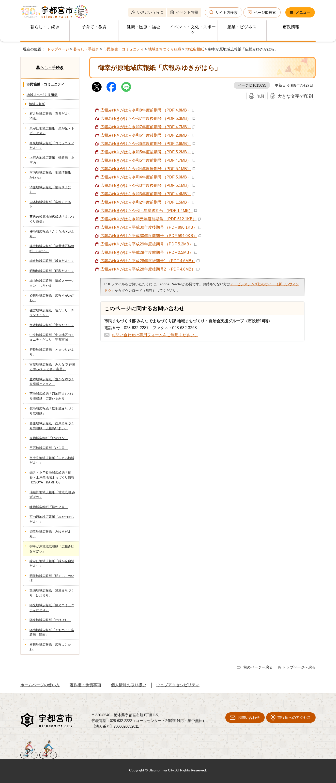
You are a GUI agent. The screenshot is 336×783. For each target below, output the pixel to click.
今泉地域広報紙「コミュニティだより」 (52, 145)
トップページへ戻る (299, 667)
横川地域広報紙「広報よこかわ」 (50, 647)
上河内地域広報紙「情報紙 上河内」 (52, 160)
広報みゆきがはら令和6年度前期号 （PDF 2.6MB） (145, 144)
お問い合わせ (249, 717)
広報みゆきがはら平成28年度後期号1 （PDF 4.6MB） (147, 261)
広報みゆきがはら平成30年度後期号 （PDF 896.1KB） (148, 227)
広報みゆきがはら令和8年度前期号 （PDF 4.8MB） (145, 110)
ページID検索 (265, 12)
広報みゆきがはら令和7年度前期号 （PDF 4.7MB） (145, 127)
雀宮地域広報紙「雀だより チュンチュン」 (52, 312)
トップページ (58, 49)
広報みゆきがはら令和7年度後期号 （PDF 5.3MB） (145, 118)
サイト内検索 (226, 12)
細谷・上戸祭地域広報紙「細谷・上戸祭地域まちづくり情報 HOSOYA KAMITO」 (53, 477)
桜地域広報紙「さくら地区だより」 (52, 234)
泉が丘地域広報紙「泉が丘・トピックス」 (52, 131)
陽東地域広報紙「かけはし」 (50, 620)
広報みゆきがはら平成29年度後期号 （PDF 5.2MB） (146, 244)
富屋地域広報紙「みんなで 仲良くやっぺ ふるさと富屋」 (52, 367)
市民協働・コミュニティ (123, 49)
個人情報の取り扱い (128, 685)
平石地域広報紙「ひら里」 (49, 448)
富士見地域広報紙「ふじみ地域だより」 (52, 460)
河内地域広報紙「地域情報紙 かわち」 (52, 175)
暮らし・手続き (45, 27)
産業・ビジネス (242, 27)
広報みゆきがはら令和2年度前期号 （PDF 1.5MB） (145, 202)
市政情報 (291, 27)
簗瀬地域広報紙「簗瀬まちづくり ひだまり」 (52, 593)
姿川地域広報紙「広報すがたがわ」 (52, 298)
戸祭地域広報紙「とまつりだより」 (52, 352)
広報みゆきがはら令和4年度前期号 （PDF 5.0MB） (145, 177)
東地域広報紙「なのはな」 (49, 438)
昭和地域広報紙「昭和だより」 (52, 271)
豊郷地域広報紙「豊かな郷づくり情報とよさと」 (52, 381)
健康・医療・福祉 (143, 27)
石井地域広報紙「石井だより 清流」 (52, 116)
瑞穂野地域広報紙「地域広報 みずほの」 (52, 494)
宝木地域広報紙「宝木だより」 (52, 325)
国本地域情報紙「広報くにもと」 (50, 204)
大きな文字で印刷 (295, 96)
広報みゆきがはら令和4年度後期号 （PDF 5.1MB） (145, 169)
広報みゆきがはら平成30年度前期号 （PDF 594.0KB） (148, 236)
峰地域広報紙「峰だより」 (49, 507)
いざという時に (150, 12)
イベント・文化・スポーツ (193, 30)
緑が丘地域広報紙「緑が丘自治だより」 (52, 563)
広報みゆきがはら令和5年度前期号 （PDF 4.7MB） (145, 160)
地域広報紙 (194, 49)
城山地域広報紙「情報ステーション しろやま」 (52, 283)
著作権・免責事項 (85, 685)
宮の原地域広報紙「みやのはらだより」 (52, 519)
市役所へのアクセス (294, 717)
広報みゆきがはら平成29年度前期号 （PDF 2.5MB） (146, 252)
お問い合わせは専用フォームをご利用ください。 (155, 335)
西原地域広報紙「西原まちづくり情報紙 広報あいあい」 (52, 425)
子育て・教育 (94, 27)
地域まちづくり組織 (164, 49)
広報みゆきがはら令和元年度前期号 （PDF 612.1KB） (148, 219)
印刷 (260, 96)
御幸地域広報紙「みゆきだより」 (50, 534)
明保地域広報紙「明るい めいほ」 (52, 578)
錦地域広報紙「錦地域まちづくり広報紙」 (52, 411)
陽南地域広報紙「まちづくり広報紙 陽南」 (52, 632)
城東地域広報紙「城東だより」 (52, 261)
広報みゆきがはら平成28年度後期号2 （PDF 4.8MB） (147, 269)
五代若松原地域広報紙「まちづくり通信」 (52, 219)
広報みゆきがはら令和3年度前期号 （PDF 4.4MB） (145, 194)
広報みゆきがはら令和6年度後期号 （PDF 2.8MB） (145, 135)
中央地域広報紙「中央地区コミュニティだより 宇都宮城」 (52, 337)
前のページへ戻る (258, 667)
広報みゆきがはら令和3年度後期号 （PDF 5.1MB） (145, 185)
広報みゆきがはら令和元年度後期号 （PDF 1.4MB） (146, 210)
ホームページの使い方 (40, 685)
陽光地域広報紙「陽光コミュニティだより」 (52, 607)
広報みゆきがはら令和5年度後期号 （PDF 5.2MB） (145, 152)
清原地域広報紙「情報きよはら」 (50, 189)
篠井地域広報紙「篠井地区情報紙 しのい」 (52, 248)
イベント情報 (187, 12)
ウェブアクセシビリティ (177, 685)
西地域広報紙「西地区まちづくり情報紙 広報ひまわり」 (52, 396)
